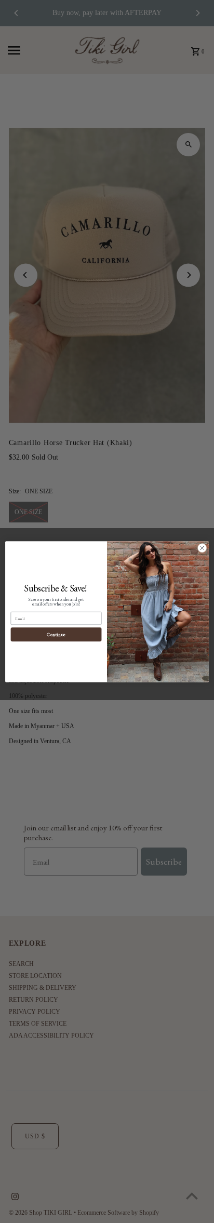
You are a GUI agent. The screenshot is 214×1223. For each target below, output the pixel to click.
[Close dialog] (202, 548)
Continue (56, 634)
